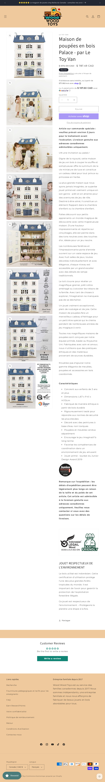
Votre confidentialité (16, 711)
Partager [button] (66, 620)
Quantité (63, 95)
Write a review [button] (52, 658)
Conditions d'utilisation (17, 729)
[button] (5, 16)
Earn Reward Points (15, 706)
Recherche (11, 685)
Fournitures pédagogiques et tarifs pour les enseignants (27, 692)
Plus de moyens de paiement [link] (79, 122)
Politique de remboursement (20, 717)
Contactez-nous (14, 735)
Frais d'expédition (66, 73)
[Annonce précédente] (5, 3)
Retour (9, 723)
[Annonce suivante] (100, 3)
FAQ (8, 700)
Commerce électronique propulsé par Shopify (44, 776)
